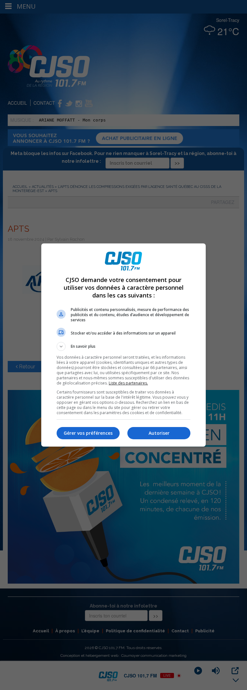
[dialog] (123, 345)
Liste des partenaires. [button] (128, 383)
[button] (123, 346)
